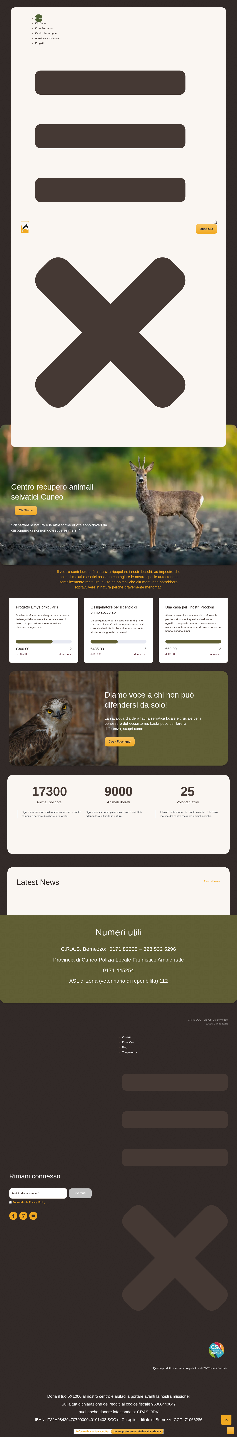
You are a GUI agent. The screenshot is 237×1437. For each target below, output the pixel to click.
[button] (206, 229)
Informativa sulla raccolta (92, 1431)
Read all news (212, 881)
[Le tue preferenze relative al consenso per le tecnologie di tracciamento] (230, 1430)
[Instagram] (23, 1216)
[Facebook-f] (13, 1216)
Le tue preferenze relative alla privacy (137, 1431)
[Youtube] (33, 1216)
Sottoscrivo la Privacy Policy (29, 1202)
